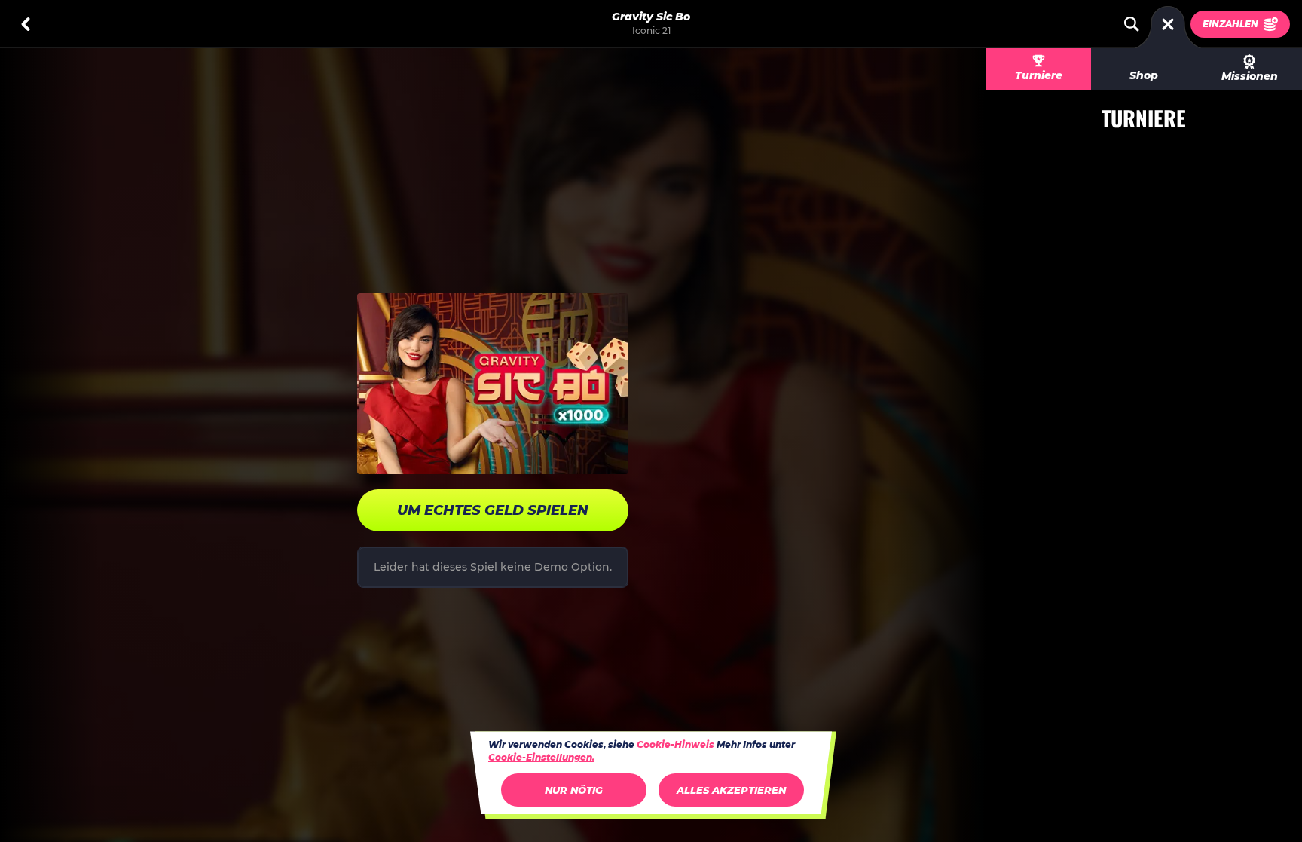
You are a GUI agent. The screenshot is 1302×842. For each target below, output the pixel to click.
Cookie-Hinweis (675, 744)
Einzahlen (1230, 23)
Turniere (1038, 75)
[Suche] (1131, 24)
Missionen (1249, 76)
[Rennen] (1167, 24)
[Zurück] (25, 24)
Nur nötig (574, 790)
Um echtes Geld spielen (492, 510)
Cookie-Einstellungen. (541, 757)
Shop (1143, 75)
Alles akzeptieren (731, 790)
